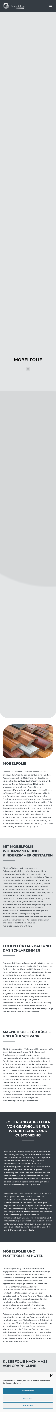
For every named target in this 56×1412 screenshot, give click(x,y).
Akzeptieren (28, 1390)
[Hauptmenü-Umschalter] (50, 6)
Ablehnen (28, 1398)
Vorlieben (28, 1405)
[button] (51, 1375)
